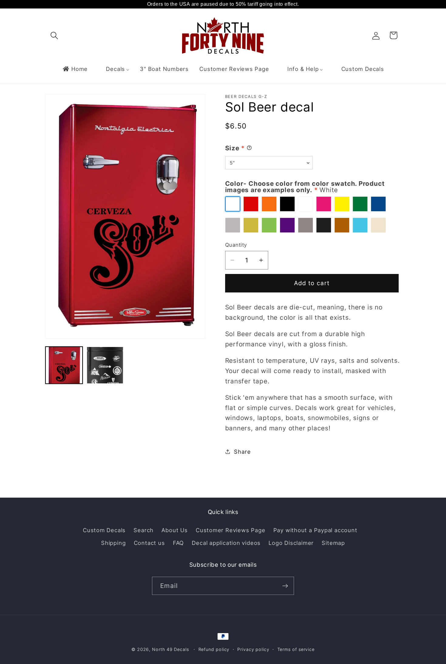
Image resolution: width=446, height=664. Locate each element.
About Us (174, 530)
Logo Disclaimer (291, 542)
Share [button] (242, 451)
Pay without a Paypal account (315, 530)
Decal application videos (226, 542)
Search (143, 530)
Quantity (236, 245)
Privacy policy (253, 649)
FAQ (178, 542)
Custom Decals (104, 530)
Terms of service (296, 649)
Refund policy (214, 649)
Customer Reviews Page (230, 530)
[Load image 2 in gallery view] (104, 365)
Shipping (113, 542)
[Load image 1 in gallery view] (64, 365)
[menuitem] (75, 69)
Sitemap (333, 542)
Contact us (149, 542)
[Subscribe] (285, 586)
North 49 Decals (170, 649)
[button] (54, 35)
